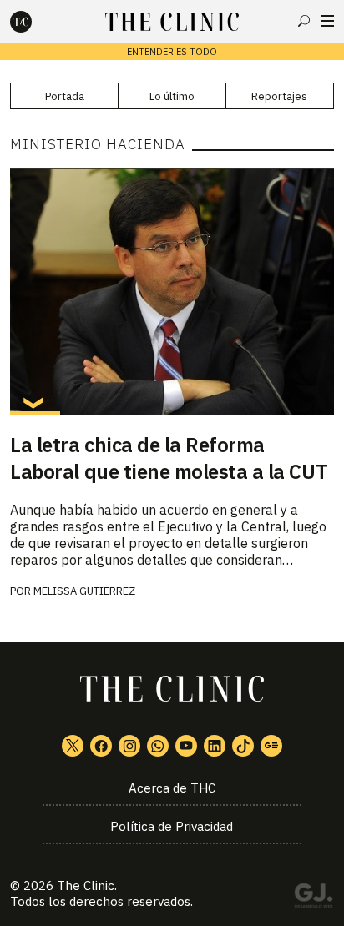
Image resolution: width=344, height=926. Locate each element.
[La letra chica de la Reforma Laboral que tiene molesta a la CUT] (171, 291)
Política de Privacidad (171, 826)
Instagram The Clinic (129, 746)
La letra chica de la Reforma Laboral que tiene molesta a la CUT (168, 458)
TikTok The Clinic (243, 746)
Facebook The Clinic (101, 746)
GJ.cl (313, 898)
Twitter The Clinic (72, 746)
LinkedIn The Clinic (214, 746)
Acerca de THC (172, 788)
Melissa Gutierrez (84, 591)
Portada (64, 96)
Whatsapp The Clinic (158, 746)
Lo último (172, 96)
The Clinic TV (186, 746)
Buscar (304, 21)
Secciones (327, 21)
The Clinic (85, 885)
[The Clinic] (35, 22)
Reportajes (279, 96)
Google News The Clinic (271, 746)
